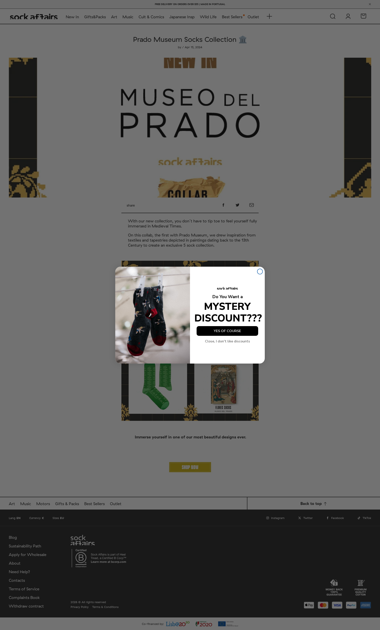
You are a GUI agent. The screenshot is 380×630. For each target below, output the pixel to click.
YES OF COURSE (227, 331)
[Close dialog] (260, 271)
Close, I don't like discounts (227, 341)
